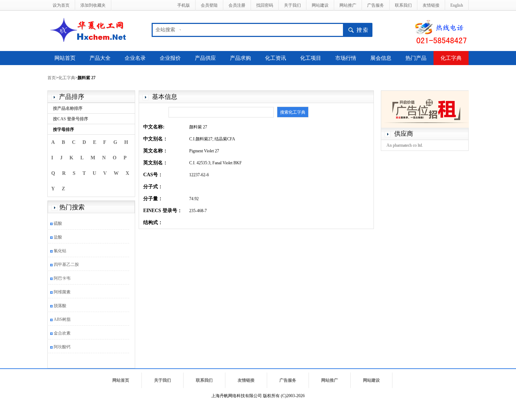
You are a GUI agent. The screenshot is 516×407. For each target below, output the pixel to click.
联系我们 (403, 5)
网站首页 (64, 58)
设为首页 (61, 5)
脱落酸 (60, 305)
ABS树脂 (62, 319)
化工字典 (451, 58)
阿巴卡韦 (62, 278)
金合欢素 (62, 333)
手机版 (183, 5)
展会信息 (380, 58)
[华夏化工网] (90, 29)
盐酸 (58, 237)
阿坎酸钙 (62, 346)
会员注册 (237, 5)
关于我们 (292, 5)
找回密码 (264, 5)
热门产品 (415, 58)
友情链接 (431, 5)
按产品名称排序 (67, 108)
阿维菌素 (62, 292)
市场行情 (345, 58)
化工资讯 (275, 58)
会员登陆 (209, 5)
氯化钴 (60, 250)
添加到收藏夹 (93, 5)
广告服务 (375, 5)
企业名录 (135, 58)
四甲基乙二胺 (66, 264)
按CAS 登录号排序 (70, 118)
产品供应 (205, 58)
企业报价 (170, 58)
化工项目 (310, 58)
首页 (51, 77)
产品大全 (100, 58)
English (456, 5)
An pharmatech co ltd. (404, 145)
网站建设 (320, 5)
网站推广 (347, 5)
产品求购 (240, 58)
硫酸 (58, 223)
